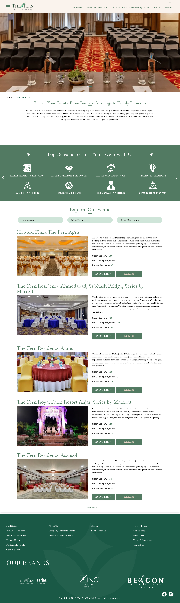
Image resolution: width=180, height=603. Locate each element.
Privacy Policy (140, 526)
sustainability (135, 7)
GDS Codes (138, 535)
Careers (94, 526)
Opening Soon (13, 549)
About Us (53, 526)
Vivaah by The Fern (15, 530)
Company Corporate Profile (62, 530)
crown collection (94, 7)
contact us (167, 7)
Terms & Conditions (143, 540)
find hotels (78, 7)
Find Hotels (12, 526)
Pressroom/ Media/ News (61, 535)
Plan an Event (13, 540)
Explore (129, 273)
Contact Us (138, 545)
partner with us (152, 7)
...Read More (98, 311)
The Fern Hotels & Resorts (89, 598)
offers (107, 7)
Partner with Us (98, 530)
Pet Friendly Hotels (15, 545)
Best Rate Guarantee (16, 535)
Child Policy (139, 530)
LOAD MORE (90, 507)
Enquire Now (103, 273)
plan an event (119, 7)
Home (9, 97)
